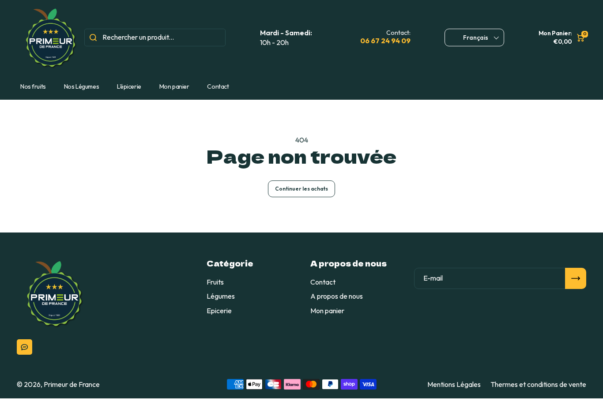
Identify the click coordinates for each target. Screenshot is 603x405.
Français (475, 37)
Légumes (221, 296)
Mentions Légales (454, 384)
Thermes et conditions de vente (538, 384)
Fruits (215, 282)
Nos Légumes (81, 86)
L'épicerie (129, 86)
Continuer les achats (301, 188)
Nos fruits (33, 86)
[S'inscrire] (575, 278)
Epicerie (219, 310)
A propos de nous (336, 296)
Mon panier (174, 86)
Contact (218, 86)
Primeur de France (72, 384)
